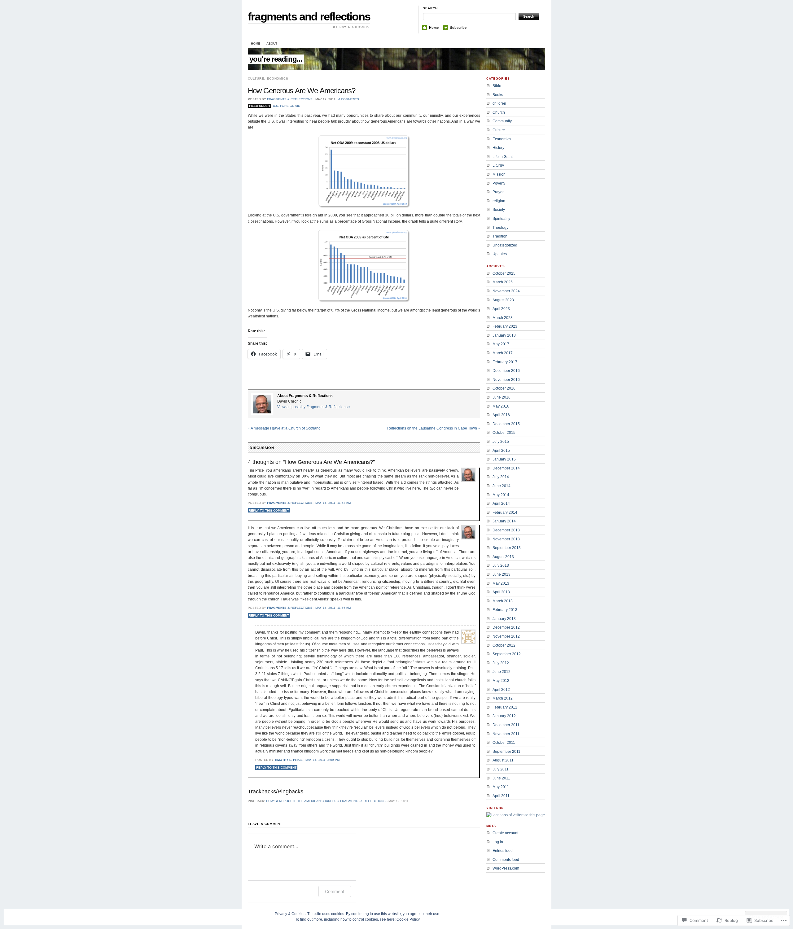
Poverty (499, 183)
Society (499, 209)
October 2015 (504, 432)
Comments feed (506, 859)
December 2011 (506, 725)
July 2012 (501, 663)
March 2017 (503, 353)
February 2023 (505, 326)
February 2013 (505, 610)
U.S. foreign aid (286, 105)
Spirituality (501, 218)
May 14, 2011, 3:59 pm (322, 759)
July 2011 (501, 769)
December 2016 (506, 371)
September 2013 (507, 548)
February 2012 (505, 707)
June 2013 (501, 574)
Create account (505, 833)
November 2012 (506, 636)
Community (502, 121)
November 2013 (506, 539)
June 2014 (501, 486)
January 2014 (504, 521)
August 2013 (503, 557)
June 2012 (501, 671)
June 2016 (501, 397)
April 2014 (501, 503)
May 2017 (501, 344)
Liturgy (498, 165)
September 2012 (507, 654)
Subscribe (458, 27)
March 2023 (503, 318)
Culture (256, 78)
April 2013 (501, 592)
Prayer (498, 192)
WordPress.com (506, 868)
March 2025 (503, 282)
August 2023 (503, 300)
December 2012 (506, 627)
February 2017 (505, 362)
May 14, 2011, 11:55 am (333, 607)
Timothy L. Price (288, 759)
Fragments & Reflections (290, 99)
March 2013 (503, 601)
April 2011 (501, 796)
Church (499, 112)
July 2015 (501, 441)
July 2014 (501, 477)
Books (498, 95)
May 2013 (501, 583)
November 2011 (506, 734)
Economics (278, 78)
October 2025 (504, 273)
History (498, 148)
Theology (500, 227)
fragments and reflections (309, 16)
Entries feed (503, 850)
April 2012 (501, 689)
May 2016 (501, 406)
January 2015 (504, 459)
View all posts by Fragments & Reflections (314, 407)
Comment (334, 891)
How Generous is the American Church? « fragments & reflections (326, 801)
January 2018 (504, 335)
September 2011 (506, 751)
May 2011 (501, 787)
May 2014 (501, 495)
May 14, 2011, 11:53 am (333, 502)
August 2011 (503, 760)
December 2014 (506, 468)
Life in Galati (503, 157)
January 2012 (504, 716)
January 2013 (504, 619)
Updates (500, 254)
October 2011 (504, 742)
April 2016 (501, 415)
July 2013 (501, 565)
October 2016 (504, 388)
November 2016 (506, 379)
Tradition (500, 236)
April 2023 (501, 309)
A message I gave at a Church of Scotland (284, 428)
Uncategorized (505, 245)
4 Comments (348, 99)
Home (434, 27)
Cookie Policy (408, 919)
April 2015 (501, 450)
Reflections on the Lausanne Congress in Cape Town (433, 428)
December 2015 (506, 424)
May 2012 (501, 680)
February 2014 (505, 512)
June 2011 (501, 778)
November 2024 (506, 291)
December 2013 (506, 530)
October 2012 (504, 645)
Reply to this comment (269, 510)
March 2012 (503, 698)
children (499, 103)
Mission (499, 174)
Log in (498, 842)
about (271, 43)
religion (499, 201)
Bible (497, 86)
